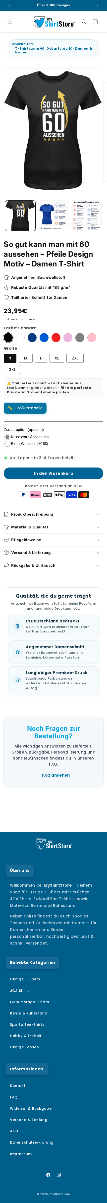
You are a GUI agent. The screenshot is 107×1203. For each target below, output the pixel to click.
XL (57, 358)
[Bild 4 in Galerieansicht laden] (86, 215)
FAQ (14, 1097)
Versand (34, 319)
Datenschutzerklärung (32, 1142)
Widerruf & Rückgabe (31, 1108)
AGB (14, 1131)
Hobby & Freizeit (26, 1035)
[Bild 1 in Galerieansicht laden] (20, 215)
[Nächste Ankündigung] (97, 5)
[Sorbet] (67, 337)
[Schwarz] (8, 337)
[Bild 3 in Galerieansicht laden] (53, 215)
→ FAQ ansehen (53, 775)
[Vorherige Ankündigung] (9, 5)
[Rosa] (91, 337)
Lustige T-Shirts (25, 979)
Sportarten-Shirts (27, 1024)
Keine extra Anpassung (30, 437)
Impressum (21, 1153)
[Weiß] (20, 337)
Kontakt (17, 1085)
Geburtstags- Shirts (29, 1001)
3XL (12, 369)
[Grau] (79, 337)
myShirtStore (23, 44)
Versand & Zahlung (28, 1119)
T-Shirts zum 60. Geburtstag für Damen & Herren (53, 50)
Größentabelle (28, 408)
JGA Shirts (20, 990)
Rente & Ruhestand (28, 1013)
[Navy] (32, 337)
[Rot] (56, 337)
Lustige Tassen (24, 1047)
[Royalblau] (44, 337)
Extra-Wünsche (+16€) (29, 443)
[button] (9, 21)
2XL (75, 358)
